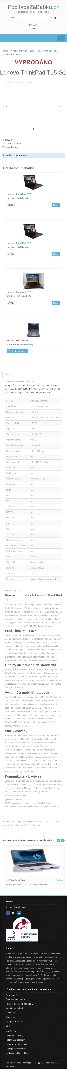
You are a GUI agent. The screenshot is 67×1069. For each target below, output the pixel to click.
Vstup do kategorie (17, 351)
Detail (56, 205)
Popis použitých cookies (16, 1049)
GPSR (8, 1026)
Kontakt (26, 1063)
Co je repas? (11, 995)
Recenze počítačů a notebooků (19, 1004)
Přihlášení (10, 1013)
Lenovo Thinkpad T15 (19, 292)
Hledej (53, 17)
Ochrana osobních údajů (16, 1044)
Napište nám (11, 1031)
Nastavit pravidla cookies (17, 1053)
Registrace (10, 1017)
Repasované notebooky (47, 51)
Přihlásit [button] (34, 29)
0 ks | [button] (34, 25)
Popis (7, 375)
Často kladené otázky (15, 999)
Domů (5, 51)
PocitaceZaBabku (33, 7)
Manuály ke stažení (14, 1008)
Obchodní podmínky (14, 1035)
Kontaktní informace (18, 907)
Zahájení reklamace (14, 1021)
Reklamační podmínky (15, 1040)
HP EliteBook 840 (14, 880)
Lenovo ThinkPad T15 (19, 194)
